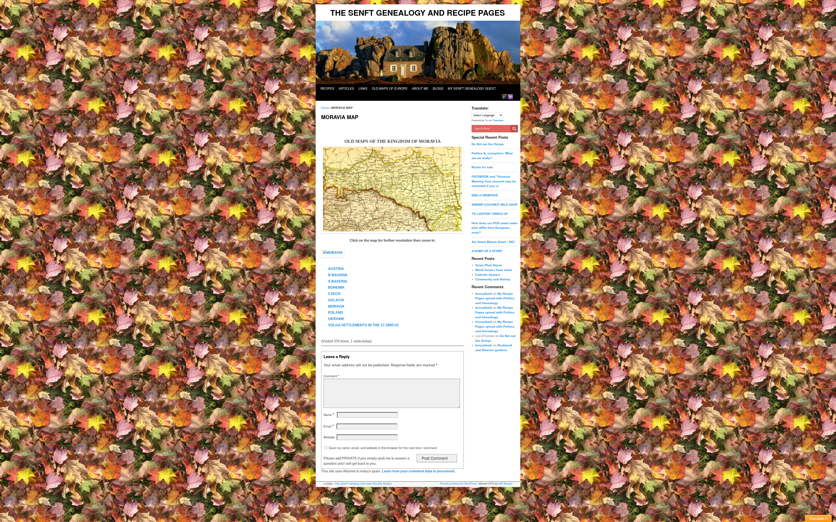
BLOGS (438, 88)
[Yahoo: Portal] (510, 96)
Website (329, 437)
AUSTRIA (336, 269)
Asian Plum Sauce (488, 265)
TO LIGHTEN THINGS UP (490, 214)
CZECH (334, 294)
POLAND (335, 312)
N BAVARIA (337, 275)
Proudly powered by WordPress (458, 483)
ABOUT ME (420, 88)
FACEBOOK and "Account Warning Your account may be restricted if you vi (494, 181)
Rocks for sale (482, 167)
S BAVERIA (337, 281)
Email (329, 426)
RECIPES (327, 88)
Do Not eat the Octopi (488, 144)
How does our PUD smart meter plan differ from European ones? (495, 227)
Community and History (492, 279)
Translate (498, 120)
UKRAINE (336, 319)
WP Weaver (505, 483)
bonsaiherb (483, 293)
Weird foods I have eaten (493, 270)
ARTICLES (346, 88)
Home (325, 108)
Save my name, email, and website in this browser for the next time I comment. (383, 448)
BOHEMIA (336, 287)
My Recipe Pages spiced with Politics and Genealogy (494, 298)
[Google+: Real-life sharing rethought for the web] (504, 96)
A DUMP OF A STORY (487, 251)
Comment (331, 376)
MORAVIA (336, 306)
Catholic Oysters (487, 274)
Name (329, 415)
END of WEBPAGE (485, 195)
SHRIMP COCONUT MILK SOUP (494, 204)
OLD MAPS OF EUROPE (390, 88)
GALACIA (336, 300)
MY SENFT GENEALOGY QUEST (472, 88)
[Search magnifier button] (514, 128)
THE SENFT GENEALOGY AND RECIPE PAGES (417, 12)
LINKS (363, 88)
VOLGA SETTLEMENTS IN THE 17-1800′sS (363, 325)
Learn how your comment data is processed (418, 471)
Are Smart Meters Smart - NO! (493, 242)
